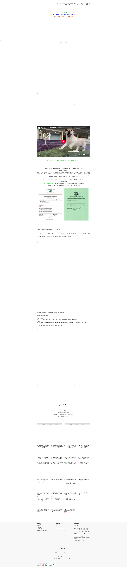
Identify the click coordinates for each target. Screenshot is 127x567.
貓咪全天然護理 (70, 3)
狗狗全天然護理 (62, 3)
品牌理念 (70, 4)
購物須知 (58, 525)
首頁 (57, 3)
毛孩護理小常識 (87, 4)
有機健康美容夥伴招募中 (61, 530)
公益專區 (81, 4)
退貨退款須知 (59, 527)
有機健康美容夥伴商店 (42, 530)
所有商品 (65, 4)
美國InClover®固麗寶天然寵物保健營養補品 (82, 3)
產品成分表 (76, 4)
